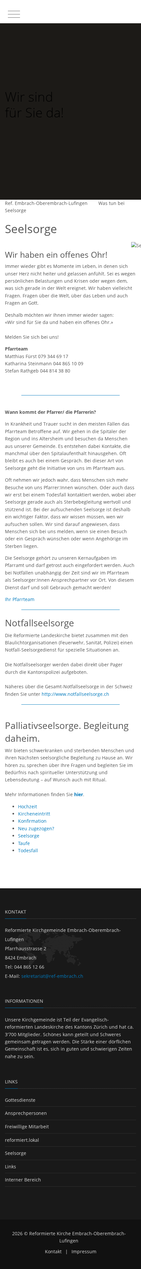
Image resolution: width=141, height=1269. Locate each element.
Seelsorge (15, 210)
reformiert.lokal (22, 1140)
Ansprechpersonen (26, 1113)
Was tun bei (111, 203)
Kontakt (53, 1251)
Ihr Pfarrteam (19, 599)
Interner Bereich (23, 1180)
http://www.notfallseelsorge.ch (75, 694)
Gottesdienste (20, 1100)
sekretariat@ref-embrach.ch (52, 976)
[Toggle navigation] (13, 13)
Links (10, 1166)
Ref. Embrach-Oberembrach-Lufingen (46, 203)
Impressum (83, 1251)
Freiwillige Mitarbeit (27, 1126)
